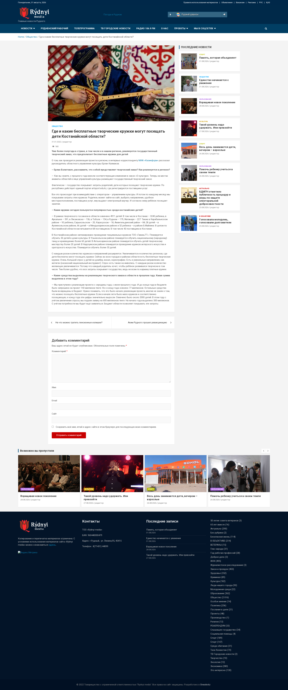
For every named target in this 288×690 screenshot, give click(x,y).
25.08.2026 (203, 207)
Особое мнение (218, 601)
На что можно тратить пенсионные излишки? (79, 322)
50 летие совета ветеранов (224, 520)
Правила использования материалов (200, 2)
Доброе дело (217, 557)
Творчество (216, 658)
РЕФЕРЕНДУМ (217, 625)
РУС (261, 2)
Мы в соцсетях (203, 28)
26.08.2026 (203, 154)
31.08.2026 (203, 61)
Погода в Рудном (113, 14)
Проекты (179, 28)
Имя (54, 387)
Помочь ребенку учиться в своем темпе (235, 496)
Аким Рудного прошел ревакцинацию (147, 322)
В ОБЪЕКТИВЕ (205, 216)
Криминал (215, 577)
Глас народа (216, 549)
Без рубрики (216, 532)
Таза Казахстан (218, 650)
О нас (164, 28)
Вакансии (240, 2)
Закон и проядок (219, 569)
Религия (214, 621)
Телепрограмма (84, 28)
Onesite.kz (205, 684)
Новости (26, 28)
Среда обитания (218, 646)
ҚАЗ (268, 2)
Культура (203, 122)
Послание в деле (219, 609)
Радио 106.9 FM (145, 28)
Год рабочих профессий (223, 553)
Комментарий (60, 351)
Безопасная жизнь (220, 536)
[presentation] (263, 451)
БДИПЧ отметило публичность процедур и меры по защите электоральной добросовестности (215, 197)
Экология (215, 662)
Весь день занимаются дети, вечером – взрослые (217, 148)
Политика (215, 605)
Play (170, 14)
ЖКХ (212, 561)
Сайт (54, 413)
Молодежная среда (220, 589)
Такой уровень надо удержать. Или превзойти (215, 126)
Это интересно (218, 670)
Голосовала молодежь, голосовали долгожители (215, 221)
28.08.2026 (203, 106)
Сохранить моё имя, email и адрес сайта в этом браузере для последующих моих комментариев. (106, 427)
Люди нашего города (221, 585)
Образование (205, 99)
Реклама (252, 2)
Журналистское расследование (226, 565)
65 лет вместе (217, 524)
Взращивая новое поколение (217, 102)
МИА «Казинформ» (148, 160)
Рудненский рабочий (54, 28)
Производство (218, 617)
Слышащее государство (223, 629)
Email (54, 400)
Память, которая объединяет (217, 57)
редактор (67, 142)
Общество (57, 126)
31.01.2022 (56, 142)
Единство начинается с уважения (163, 538)
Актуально (204, 189)
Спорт (202, 55)
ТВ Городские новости (115, 28)
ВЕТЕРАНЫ (216, 544)
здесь (52, 544)
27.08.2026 (203, 131)
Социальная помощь (221, 633)
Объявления (226, 2)
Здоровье (215, 573)
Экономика (216, 666)
